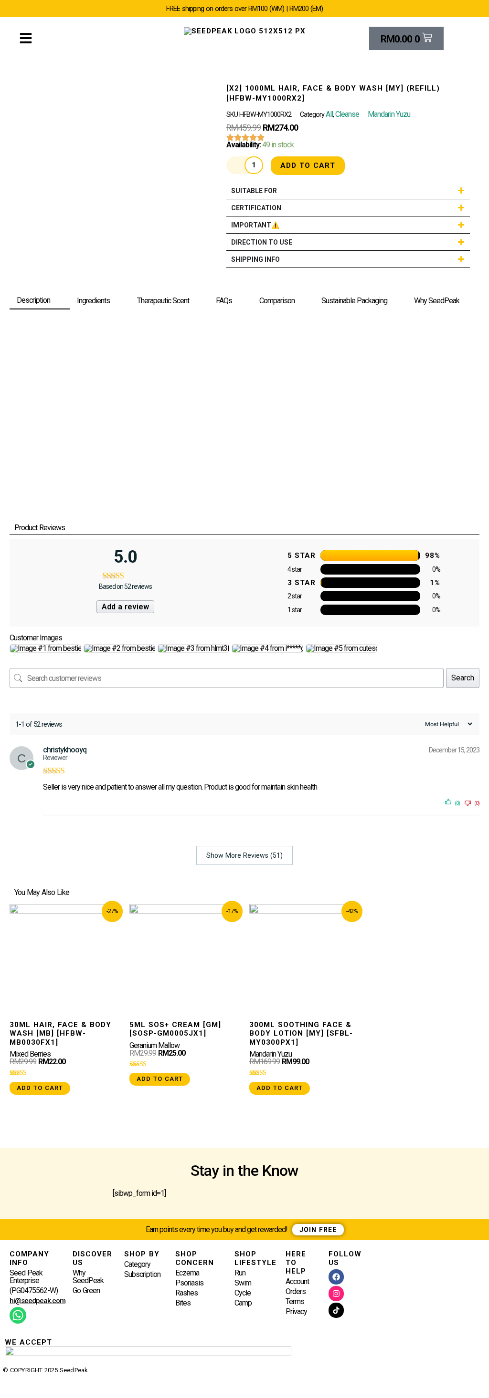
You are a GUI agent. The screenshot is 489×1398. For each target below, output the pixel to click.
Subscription (142, 1275)
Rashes (186, 1293)
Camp (243, 1303)
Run (239, 1273)
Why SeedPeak (88, 1277)
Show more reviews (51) (244, 855)
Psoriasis (189, 1283)
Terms (295, 1302)
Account (297, 1282)
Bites (183, 1303)
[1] (370, 582)
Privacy (296, 1312)
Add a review (125, 606)
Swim (242, 1283)
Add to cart (307, 165)
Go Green (86, 1291)
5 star (301, 555)
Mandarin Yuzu (389, 114)
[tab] (40, 301)
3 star (301, 582)
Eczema (187, 1273)
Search (462, 677)
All (329, 114)
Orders (296, 1292)
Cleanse (347, 114)
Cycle (242, 1293)
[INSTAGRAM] (336, 1293)
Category (137, 1265)
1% (435, 582)
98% (432, 555)
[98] (370, 555)
